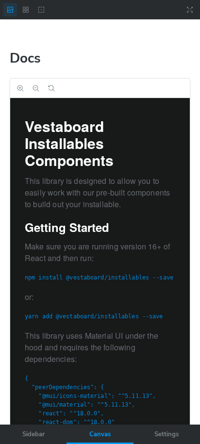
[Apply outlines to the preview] (41, 9)
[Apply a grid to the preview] (26, 9)
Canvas (100, 434)
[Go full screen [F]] (190, 9)
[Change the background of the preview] (10, 9)
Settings (166, 434)
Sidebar (33, 434)
